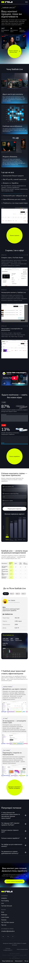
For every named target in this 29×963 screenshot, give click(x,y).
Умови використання (22, 952)
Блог (2, 914)
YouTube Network (6, 908)
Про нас (3, 927)
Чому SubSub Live (7, 961)
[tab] (14, 176)
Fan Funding (5, 903)
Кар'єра (3, 922)
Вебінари (4, 917)
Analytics (4, 900)
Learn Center (5, 920)
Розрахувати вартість (14, 511)
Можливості (18, 961)
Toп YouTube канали (7, 925)
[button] (26, 2)
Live (2, 906)
